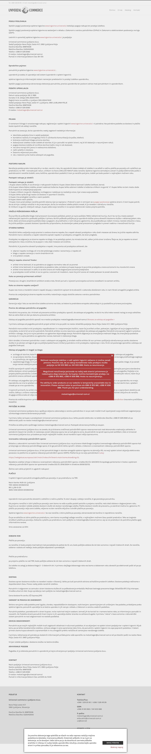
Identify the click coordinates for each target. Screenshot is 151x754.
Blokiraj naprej (117, 747)
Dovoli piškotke (113, 743)
